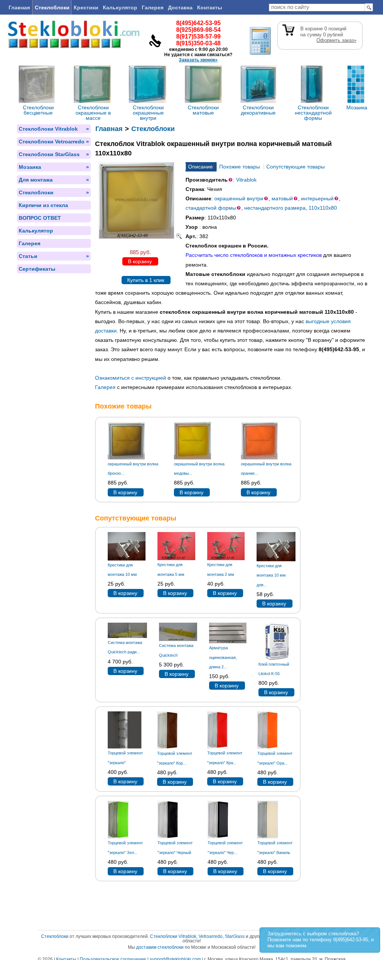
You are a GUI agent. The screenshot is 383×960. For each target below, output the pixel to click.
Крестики (86, 7)
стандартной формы (211, 208)
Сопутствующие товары (295, 167)
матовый (282, 198)
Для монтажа (54, 180)
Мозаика (54, 167)
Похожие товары (239, 167)
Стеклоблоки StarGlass (54, 154)
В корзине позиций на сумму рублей (328, 34)
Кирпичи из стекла (43, 205)
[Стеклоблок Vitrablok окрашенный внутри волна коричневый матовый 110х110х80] (140, 237)
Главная (19, 7)
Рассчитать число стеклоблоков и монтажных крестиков (254, 255)
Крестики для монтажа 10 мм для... (271, 575)
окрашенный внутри (238, 198)
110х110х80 (323, 208)
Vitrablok (246, 180)
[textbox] (317, 7)
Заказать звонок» (198, 60)
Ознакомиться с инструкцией (130, 378)
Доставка (180, 7)
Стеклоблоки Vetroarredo (54, 142)
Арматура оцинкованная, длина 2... (223, 657)
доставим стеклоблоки (160, 947)
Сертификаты (37, 269)
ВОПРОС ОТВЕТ (40, 218)
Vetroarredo (211, 936)
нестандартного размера (275, 208)
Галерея (152, 7)
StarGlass (235, 936)
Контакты (209, 7)
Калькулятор (120, 7)
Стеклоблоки (52, 7)
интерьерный (317, 198)
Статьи (54, 256)
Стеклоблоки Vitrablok (54, 129)
